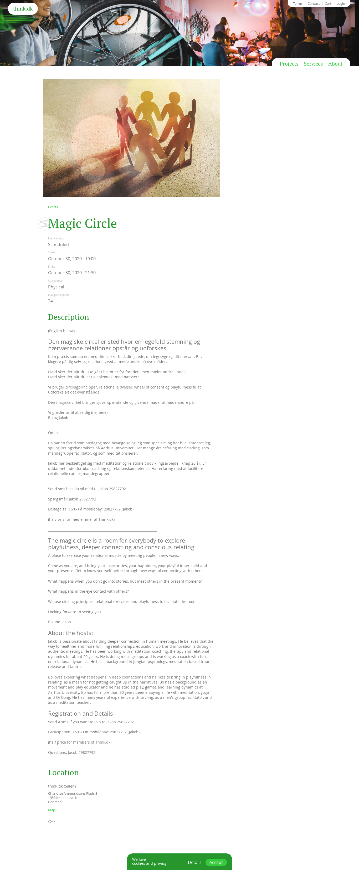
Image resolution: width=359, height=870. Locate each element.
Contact (313, 3)
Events (53, 207)
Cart (328, 3)
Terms (297, 3)
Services (313, 63)
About (335, 63)
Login (340, 3)
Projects (289, 63)
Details (195, 862)
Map (51, 810)
